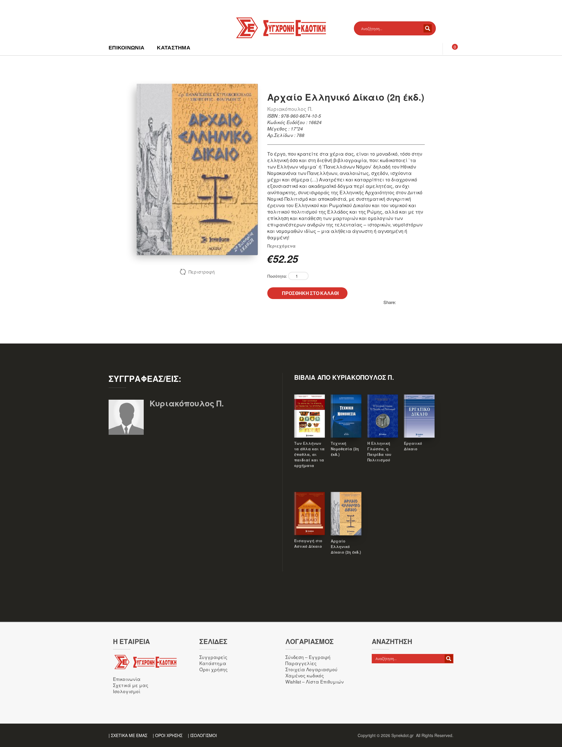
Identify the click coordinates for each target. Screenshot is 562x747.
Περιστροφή (202, 272)
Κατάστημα (173, 47)
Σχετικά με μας (130, 685)
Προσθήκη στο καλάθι (310, 293)
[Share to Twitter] (407, 302)
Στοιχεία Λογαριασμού (311, 669)
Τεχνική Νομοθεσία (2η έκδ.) (345, 449)
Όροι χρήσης (213, 669)
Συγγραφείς (213, 657)
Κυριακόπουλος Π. (290, 108)
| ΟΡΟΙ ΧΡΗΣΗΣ (167, 735)
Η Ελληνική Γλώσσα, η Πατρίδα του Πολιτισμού (379, 452)
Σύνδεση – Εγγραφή (307, 657)
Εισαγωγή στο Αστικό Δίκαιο (308, 543)
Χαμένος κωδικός (304, 675)
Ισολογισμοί (126, 691)
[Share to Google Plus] (420, 302)
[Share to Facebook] (413, 302)
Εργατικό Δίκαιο (413, 446)
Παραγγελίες (301, 663)
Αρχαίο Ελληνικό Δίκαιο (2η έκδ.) (346, 546)
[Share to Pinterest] (400, 302)
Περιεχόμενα (281, 246)
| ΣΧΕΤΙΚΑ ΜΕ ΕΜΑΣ (128, 735)
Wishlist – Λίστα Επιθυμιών (314, 681)
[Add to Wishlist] (309, 424)
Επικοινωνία (126, 47)
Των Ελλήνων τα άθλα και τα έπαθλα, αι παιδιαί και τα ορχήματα (309, 454)
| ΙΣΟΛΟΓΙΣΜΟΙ (202, 735)
